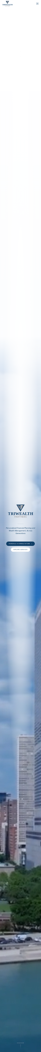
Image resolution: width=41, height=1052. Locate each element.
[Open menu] (37, 4)
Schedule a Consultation (20, 543)
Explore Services (20, 549)
